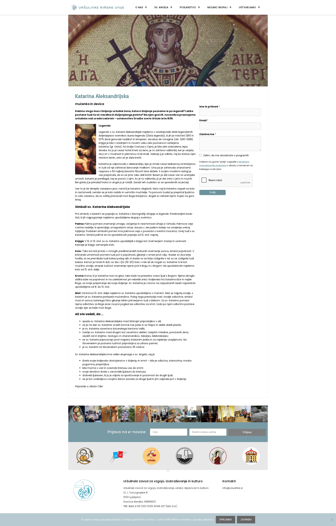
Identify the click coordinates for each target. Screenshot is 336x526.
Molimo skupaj (217, 7)
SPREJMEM (225, 519)
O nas (139, 7)
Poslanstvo (188, 7)
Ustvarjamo (247, 7)
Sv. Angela (161, 7)
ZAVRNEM (246, 519)
